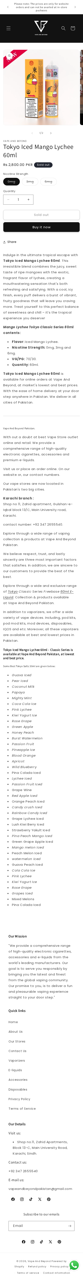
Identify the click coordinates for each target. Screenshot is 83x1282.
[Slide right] (51, 133)
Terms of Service (22, 1109)
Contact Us (18, 1051)
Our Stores (17, 1041)
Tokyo (13, 591)
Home (13, 1022)
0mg (14, 182)
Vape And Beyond (39, 1261)
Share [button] (12, 242)
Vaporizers (17, 1060)
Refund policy (37, 1266)
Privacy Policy (19, 1099)
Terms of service (28, 1273)
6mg (51, 182)
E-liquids (15, 1070)
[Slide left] (32, 133)
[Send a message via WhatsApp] (74, 1265)
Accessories (18, 1080)
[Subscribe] (69, 1226)
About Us (16, 1032)
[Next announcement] (75, 7)
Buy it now (42, 227)
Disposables (18, 1089)
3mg (32, 182)
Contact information (56, 1273)
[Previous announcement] (8, 7)
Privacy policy (59, 1266)
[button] (8, 28)
